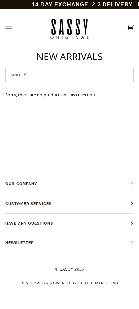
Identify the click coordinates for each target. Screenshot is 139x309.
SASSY (66, 269)
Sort (16, 75)
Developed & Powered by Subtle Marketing (69, 283)
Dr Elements (43, 305)
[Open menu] (15, 27)
